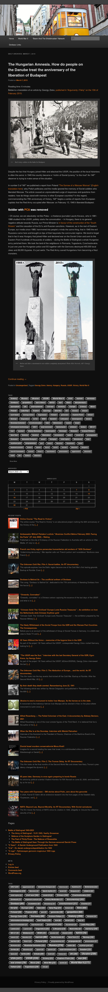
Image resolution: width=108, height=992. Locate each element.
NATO (52, 403)
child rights (65, 439)
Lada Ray (25, 411)
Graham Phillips (88, 431)
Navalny (59, 443)
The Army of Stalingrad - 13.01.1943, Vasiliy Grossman (35, 833)
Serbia (83, 427)
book (80, 443)
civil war (50, 407)
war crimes (40, 403)
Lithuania (64, 419)
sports (38, 447)
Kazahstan (70, 443)
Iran (12, 431)
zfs (20, 455)
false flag (46, 411)
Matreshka (46, 435)
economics (59, 435)
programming (31, 443)
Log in (11, 864)
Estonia (25, 435)
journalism (15, 407)
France (36, 411)
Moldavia (74, 431)
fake (47, 423)
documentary (80, 403)
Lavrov (30, 451)
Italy (88, 439)
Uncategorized (21, 385)
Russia (63, 385)
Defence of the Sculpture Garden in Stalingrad (31, 836)
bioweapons (77, 419)
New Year (14, 435)
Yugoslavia (42, 415)
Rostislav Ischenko (18, 423)
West (93, 407)
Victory (76, 385)
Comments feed (15, 870)
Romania (14, 439)
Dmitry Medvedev (34, 431)
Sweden (53, 419)
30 (14, 505)
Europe (72, 407)
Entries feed (13, 867)
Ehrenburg (78, 439)
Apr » (78, 508)
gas (41, 443)
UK (25, 407)
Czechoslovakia (35, 423)
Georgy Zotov (40, 385)
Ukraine (35, 399)
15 (89, 493)
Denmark (62, 431)
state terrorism (46, 427)
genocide (64, 415)
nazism (80, 399)
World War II (23, 38)
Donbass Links (15, 44)
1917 (34, 427)
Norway (13, 419)
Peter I (40, 451)
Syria (47, 447)
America (37, 455)
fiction (29, 447)
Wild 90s (58, 411)
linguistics (25, 419)
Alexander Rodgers (29, 439)
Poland (13, 411)
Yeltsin (90, 415)
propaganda (91, 435)
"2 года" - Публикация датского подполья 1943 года (31, 851)
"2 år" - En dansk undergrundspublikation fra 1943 (30, 848)
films (68, 403)
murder (64, 447)
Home (11, 38)
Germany (91, 399)
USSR (69, 385)
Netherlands (61, 427)
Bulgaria (85, 447)
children (73, 427)
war (60, 403)
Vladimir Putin (78, 415)
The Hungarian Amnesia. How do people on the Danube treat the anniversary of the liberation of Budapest (45, 70)
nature (50, 443)
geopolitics (27, 403)
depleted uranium (17, 447)
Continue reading (17, 378)
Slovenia (88, 451)
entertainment (36, 407)
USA (70, 399)
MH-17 (92, 427)
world (55, 447)
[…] (36, 524)
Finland (54, 415)
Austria (35, 435)
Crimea (83, 407)
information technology (19, 427)
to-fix (35, 419)
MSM (44, 419)
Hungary (56, 385)
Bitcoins (74, 447)
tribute (84, 411)
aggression (76, 451)
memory (61, 407)
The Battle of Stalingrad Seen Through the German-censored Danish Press (43, 842)
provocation (63, 451)
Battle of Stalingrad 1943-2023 (21, 830)
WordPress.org (14, 873)
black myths (50, 431)
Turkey (27, 455)
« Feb (25, 508)
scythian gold (16, 443)
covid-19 (79, 435)
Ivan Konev (51, 451)
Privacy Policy (14, 854)
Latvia (68, 423)
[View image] (53, 129)
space (43, 439)
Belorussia (57, 423)
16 (14, 497)
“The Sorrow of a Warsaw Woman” (74, 185)
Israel (77, 423)
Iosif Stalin (15, 415)
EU (67, 411)
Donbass (14, 403)
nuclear (21, 431)
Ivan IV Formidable (17, 451)
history (49, 385)
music (88, 419)
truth (12, 455)
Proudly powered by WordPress (61, 982)
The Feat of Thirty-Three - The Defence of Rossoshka (34, 839)
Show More (13, 461)
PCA (27, 210)
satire (70, 435)
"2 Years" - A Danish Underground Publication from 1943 (33, 845)
